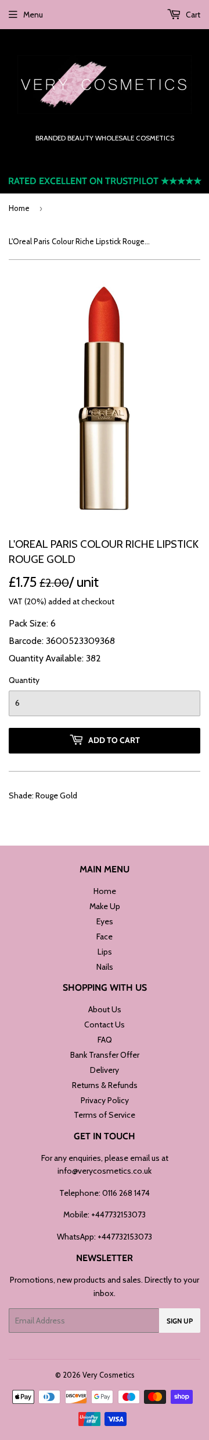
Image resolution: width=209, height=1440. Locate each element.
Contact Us (104, 1024)
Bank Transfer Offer (104, 1055)
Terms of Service (104, 1115)
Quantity (24, 680)
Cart (192, 14)
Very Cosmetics (108, 1374)
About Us (104, 1009)
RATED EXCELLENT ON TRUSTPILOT (104, 180)
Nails (104, 967)
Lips (105, 951)
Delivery (104, 1070)
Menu (33, 14)
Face (104, 936)
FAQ (105, 1039)
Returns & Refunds (105, 1085)
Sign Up (180, 1320)
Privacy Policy (105, 1100)
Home (19, 208)
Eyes (104, 921)
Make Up (104, 906)
